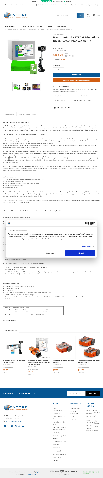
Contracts (56, 413)
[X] (65, 107)
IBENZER (89, 425)
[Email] (58, 107)
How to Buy (56, 433)
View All (96, 426)
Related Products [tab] (11, 330)
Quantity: (56, 65)
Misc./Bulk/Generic (92, 417)
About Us (56, 444)
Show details (86, 246)
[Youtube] (22, 426)
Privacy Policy (57, 451)
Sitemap (56, 461)
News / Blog (57, 457)
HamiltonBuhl (90, 410)
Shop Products (11, 26)
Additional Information (27, 114)
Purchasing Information (32, 26)
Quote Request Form (59, 441)
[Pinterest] (69, 107)
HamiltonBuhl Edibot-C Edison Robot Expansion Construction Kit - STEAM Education (39, 362)
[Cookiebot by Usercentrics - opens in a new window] (86, 223)
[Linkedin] (4, 426)
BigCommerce (40, 472)
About (49, 26)
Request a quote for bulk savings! (76, 80)
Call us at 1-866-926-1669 (14, 421)
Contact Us (61, 26)
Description (9, 114)
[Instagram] (15, 426)
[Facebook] (54, 107)
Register (97, 5)
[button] (91, 472)
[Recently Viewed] (89, 15)
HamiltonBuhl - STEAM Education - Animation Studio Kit (14, 361)
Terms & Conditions (59, 454)
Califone (89, 413)
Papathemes (31, 474)
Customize (50, 253)
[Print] (61, 107)
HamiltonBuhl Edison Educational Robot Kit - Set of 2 (89, 361)
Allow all (81, 253)
